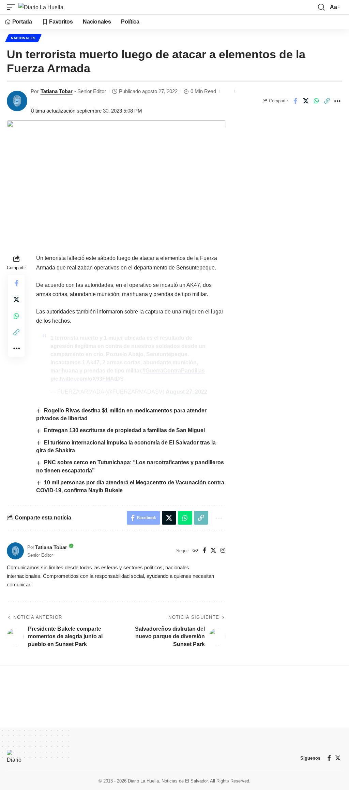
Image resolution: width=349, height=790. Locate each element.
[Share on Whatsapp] (316, 101)
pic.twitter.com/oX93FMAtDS (87, 379)
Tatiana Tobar (57, 91)
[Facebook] (204, 551)
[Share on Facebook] (295, 101)
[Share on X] (305, 101)
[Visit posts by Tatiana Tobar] (17, 101)
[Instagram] (223, 551)
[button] (12, 7)
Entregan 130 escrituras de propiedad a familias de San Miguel (124, 430)
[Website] (195, 551)
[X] (213, 551)
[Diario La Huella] (40, 7)
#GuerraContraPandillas (173, 371)
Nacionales (23, 38)
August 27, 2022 (186, 392)
